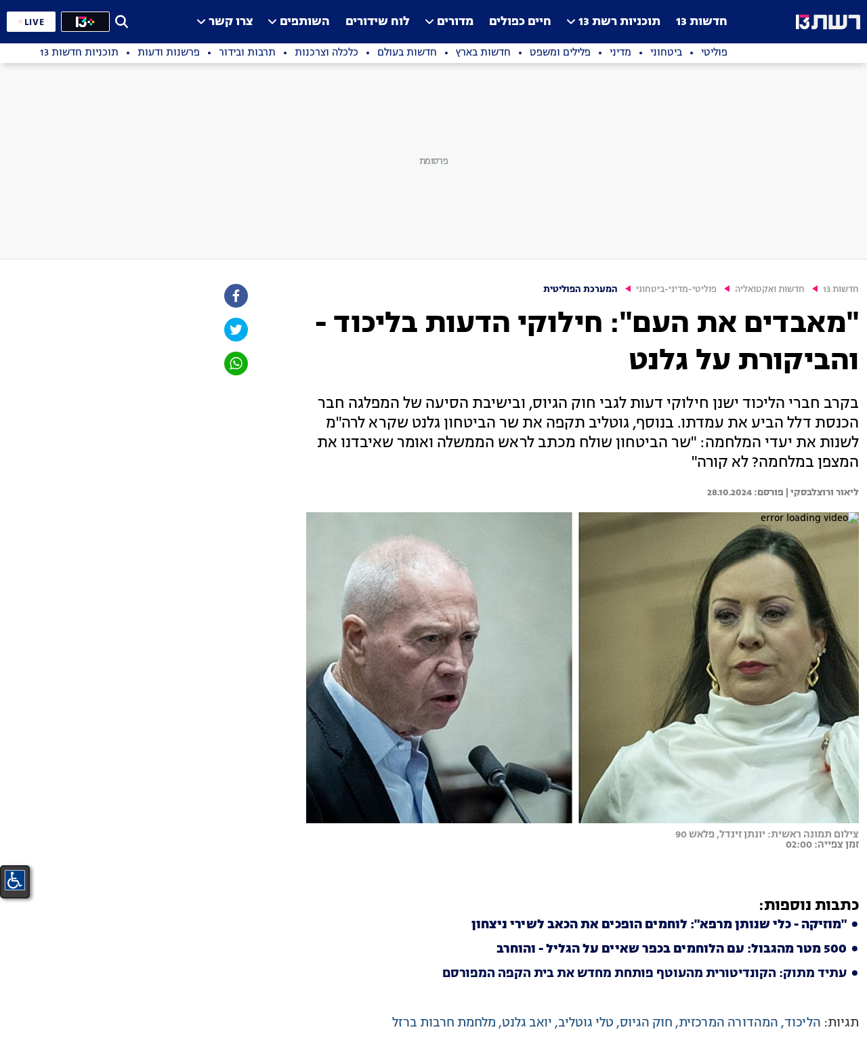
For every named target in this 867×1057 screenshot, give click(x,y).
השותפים (305, 22)
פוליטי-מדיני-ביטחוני (676, 289)
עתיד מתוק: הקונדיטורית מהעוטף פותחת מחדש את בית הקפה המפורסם (644, 974)
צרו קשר (231, 22)
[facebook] (235, 296)
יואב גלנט (527, 1023)
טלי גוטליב (586, 1023)
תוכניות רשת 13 (619, 22)
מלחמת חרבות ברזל (444, 1023)
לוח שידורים (377, 22)
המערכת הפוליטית (580, 289)
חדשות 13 (701, 22)
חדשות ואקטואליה (770, 289)
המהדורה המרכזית (728, 1023)
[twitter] (235, 329)
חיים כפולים (520, 22)
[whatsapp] (235, 363)
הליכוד (802, 1023)
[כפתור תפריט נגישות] (15, 880)
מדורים (455, 22)
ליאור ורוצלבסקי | (821, 492)
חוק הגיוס (646, 1023)
